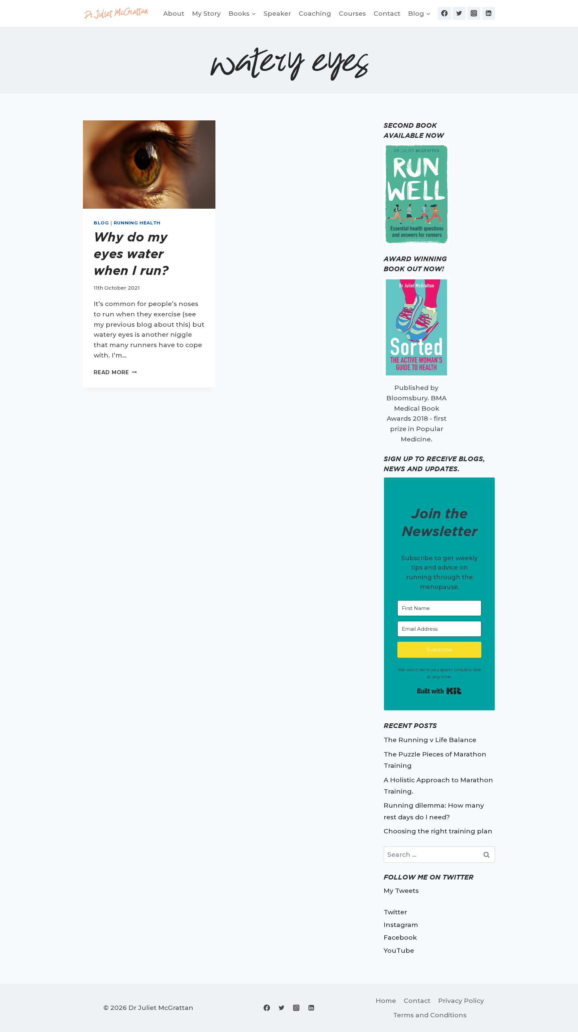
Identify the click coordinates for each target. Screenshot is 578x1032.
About (173, 13)
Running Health (137, 222)
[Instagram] (473, 13)
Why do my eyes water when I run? (131, 253)
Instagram (401, 925)
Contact (387, 13)
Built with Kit (439, 691)
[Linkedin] (488, 13)
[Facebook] (444, 13)
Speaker (277, 13)
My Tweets (401, 891)
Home (386, 1001)
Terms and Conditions (430, 1015)
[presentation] (149, 164)
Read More (115, 372)
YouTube (399, 950)
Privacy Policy (461, 1001)
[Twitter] (459, 13)
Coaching (315, 13)
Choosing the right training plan (438, 831)
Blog (101, 222)
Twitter (395, 912)
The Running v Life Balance (430, 740)
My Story (206, 13)
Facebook (400, 937)
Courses (352, 13)
